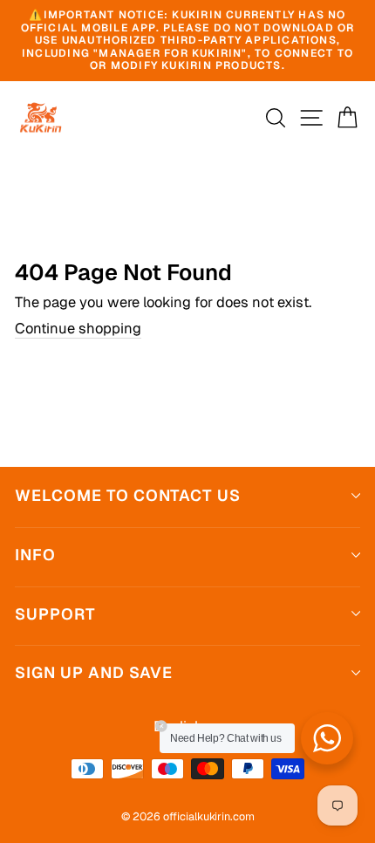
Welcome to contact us (128, 495)
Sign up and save (94, 672)
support (55, 614)
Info (35, 555)
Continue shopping (78, 329)
